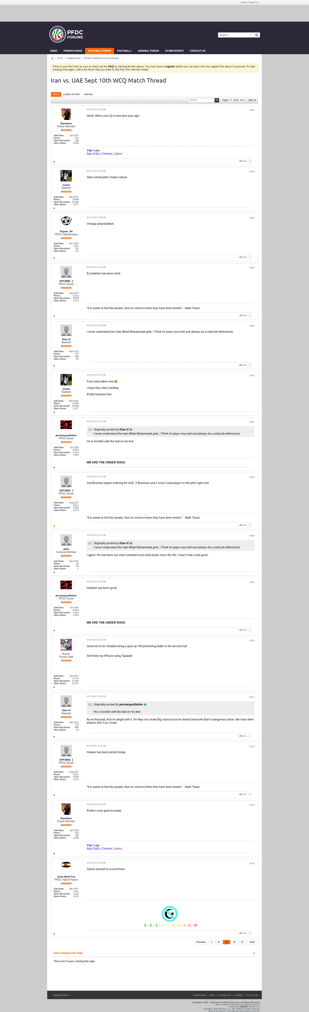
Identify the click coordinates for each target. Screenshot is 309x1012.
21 (226, 942)
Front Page (199, 995)
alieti (66, 549)
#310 (251, 582)
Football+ (124, 51)
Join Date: (59, 135)
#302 (251, 171)
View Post (131, 429)
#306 (251, 375)
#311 (252, 640)
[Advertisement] (154, 13)
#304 (251, 268)
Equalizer (66, 123)
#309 (251, 536)
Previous (201, 942)
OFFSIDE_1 (66, 281)
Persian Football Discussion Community (101, 58)
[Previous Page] (240, 100)
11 (219, 942)
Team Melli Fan (66, 876)
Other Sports (174, 51)
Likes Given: (60, 143)
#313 (251, 746)
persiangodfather (66, 435)
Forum (60, 58)
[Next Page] (243, 100)
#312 (251, 697)
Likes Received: (62, 140)
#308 (251, 477)
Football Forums (74, 58)
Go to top (252, 995)
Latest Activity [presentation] (71, 94)
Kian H (66, 339)
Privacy (239, 995)
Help (212, 995)
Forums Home (72, 51)
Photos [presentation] (88, 94)
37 (242, 942)
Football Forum (99, 51)
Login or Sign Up (249, 2)
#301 (251, 110)
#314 (251, 805)
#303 (251, 218)
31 (234, 942)
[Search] (257, 35)
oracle (66, 184)
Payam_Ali (66, 231)
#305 (251, 326)
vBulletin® (244, 1007)
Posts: (57, 138)
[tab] (56, 94)
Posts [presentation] (56, 94)
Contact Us (197, 51)
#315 (251, 863)
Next (252, 942)
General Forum (148, 51)
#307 (251, 422)
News (53, 51)
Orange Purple (60, 995)
